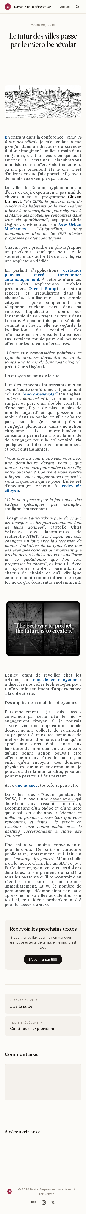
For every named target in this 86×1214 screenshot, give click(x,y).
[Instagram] (44, 1202)
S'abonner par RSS (43, 959)
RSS (34, 1202)
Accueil (65, 6)
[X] (53, 1202)
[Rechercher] (77, 7)
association (62, 798)
